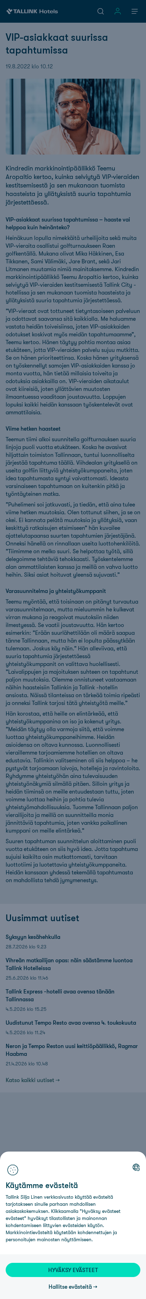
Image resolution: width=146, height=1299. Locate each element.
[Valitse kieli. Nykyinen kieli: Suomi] (136, 1167)
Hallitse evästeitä (70, 1286)
